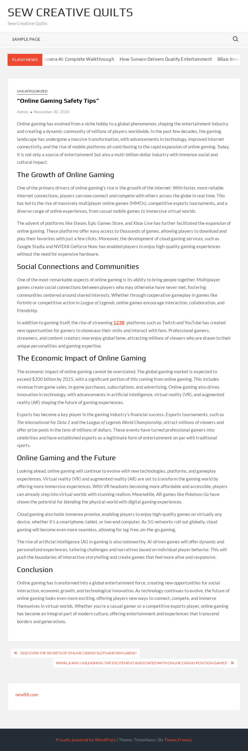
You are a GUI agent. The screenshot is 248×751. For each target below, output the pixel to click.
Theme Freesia (177, 739)
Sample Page (26, 39)
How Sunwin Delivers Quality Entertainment (155, 59)
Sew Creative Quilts (70, 12)
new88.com (26, 694)
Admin (22, 111)
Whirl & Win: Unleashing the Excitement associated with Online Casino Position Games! (141, 663)
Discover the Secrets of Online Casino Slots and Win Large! (79, 653)
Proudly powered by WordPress (86, 739)
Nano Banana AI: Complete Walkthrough (61, 59)
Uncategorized (32, 91)
